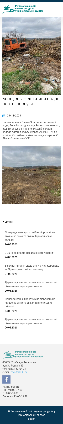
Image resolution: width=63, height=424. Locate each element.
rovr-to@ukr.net (19, 372)
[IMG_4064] (31, 175)
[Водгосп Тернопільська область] (22, 9)
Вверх (31, 418)
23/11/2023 (13, 115)
